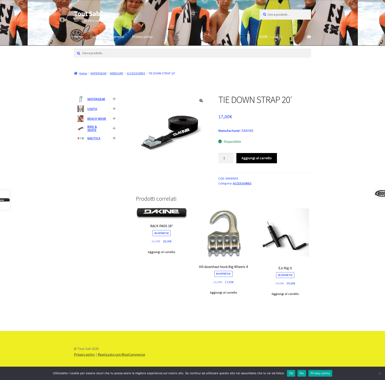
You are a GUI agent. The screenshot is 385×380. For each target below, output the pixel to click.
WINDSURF (116, 73)
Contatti (97, 36)
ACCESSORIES (136, 73)
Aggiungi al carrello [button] (161, 252)
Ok (291, 373)
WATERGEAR (98, 73)
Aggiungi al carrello (257, 158)
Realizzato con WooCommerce (121, 354)
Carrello (118, 36)
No (302, 373)
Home (78, 36)
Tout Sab (87, 13)
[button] (201, 100)
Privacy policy (142, 36)
